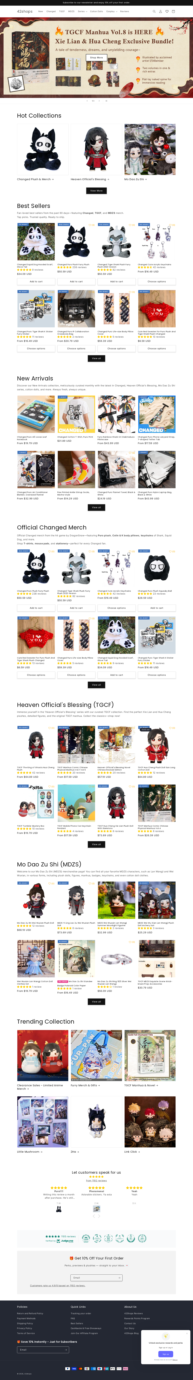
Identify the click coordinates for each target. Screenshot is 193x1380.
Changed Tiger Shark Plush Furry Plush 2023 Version (114, 265)
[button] (82, 11)
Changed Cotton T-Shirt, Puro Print (75, 437)
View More (96, 190)
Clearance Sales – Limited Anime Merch (40, 1087)
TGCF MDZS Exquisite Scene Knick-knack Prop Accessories (155, 982)
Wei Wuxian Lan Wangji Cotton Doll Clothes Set (35, 982)
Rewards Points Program (137, 1318)
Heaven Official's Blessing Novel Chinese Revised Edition (114, 768)
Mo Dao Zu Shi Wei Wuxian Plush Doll (35, 923)
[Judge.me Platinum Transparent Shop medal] (97, 1238)
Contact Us (130, 1323)
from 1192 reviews (96, 1180)
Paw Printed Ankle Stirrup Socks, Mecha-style (73, 493)
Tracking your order (81, 1313)
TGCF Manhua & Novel (139, 1085)
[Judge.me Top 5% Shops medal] (131, 1238)
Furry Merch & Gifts (84, 1085)
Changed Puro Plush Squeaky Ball (155, 591)
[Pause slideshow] (106, 101)
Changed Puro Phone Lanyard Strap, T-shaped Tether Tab (156, 438)
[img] (96, 1177)
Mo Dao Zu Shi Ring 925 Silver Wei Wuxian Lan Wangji (114, 982)
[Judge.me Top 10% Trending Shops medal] (142, 1238)
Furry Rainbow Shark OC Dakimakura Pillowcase (116, 438)
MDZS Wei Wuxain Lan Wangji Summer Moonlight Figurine (112, 924)
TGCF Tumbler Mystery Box (30, 826)
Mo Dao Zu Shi (134, 179)
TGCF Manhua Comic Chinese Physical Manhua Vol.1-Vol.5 (72, 768)
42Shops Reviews (133, 1313)
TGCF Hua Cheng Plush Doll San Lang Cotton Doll (156, 768)
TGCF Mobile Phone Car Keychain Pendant (74, 827)
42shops (27, 1374)
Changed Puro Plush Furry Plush (73, 264)
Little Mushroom (28, 1152)
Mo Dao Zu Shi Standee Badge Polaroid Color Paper (74, 983)
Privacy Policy (24, 1328)
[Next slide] (99, 101)
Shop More (96, 57)
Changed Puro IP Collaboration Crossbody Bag (73, 332)
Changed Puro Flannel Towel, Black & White (116, 493)
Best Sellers (77, 1323)
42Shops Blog (131, 1333)
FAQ (73, 1318)
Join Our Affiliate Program (84, 1333)
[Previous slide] (87, 101)
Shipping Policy (25, 1323)
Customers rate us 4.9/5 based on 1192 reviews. (57, 1285)
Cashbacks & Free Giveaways (86, 1328)
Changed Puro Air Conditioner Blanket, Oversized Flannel (32, 493)
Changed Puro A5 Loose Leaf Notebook (32, 438)
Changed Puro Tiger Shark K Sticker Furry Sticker (35, 332)
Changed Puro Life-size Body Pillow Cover (115, 332)
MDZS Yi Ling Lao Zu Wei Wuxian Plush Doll (76, 924)
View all (96, 358)
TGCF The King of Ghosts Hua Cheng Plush (35, 768)
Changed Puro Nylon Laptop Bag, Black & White (155, 493)
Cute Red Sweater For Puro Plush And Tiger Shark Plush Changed (157, 332)
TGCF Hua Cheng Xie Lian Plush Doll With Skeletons (115, 827)
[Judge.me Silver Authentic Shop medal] (120, 1238)
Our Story (129, 1328)
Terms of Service (26, 1333)
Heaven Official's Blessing (88, 179)
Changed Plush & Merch (34, 179)
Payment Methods (26, 1318)
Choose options (157, 281)
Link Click (130, 1152)
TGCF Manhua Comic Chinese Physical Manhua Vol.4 (153, 827)
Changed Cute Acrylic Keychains (154, 264)
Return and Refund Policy (30, 1313)
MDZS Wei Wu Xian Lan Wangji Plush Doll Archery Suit (156, 924)
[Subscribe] (119, 1277)
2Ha (73, 1152)
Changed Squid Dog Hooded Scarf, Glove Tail (35, 265)
